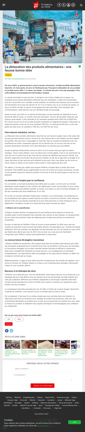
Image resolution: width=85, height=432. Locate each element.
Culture (74, 397)
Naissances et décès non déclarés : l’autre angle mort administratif (45, 352)
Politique (35, 403)
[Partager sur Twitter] (11, 331)
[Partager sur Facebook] (7, 331)
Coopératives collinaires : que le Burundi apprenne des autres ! (12, 352)
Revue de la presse (65, 403)
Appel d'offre (49, 397)
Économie (23, 400)
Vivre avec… (47, 408)
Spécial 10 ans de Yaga (28, 405)
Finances (9, 324)
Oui (8, 319)
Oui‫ (74, 422)
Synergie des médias (52, 405)
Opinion (27, 403)
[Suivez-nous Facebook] (59, 5)
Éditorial (32, 400)
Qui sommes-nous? (41, 414)
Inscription (51, 400)
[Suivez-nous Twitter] (64, 5)
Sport (40, 405)
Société (14, 405)
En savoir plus (42, 426)
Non (19, 319)
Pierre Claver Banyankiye (15, 79)
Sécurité (7, 405)
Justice (59, 400)
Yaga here (57, 408)
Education (41, 400)
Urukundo (37, 408)
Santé (77, 403)
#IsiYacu (9, 397)
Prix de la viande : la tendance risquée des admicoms (28, 352)
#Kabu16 (18, 397)
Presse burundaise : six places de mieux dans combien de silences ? (61, 352)
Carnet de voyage (63, 397)
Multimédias (8, 403)
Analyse (8, 75)
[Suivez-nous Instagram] (73, 5)
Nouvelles (18, 403)
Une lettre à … (26, 408)
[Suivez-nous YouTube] (68, 5)
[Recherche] (81, 5)
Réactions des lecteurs (48, 403)
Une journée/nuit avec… (70, 405)
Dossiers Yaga (12, 400)
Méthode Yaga (70, 400)
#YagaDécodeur (28, 397)
